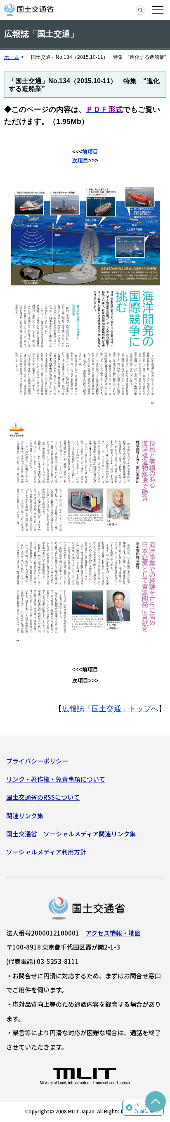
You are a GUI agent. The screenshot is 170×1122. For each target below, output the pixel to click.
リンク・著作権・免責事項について (55, 779)
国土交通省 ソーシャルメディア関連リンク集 (71, 833)
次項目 (80, 160)
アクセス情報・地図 (113, 933)
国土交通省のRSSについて (43, 797)
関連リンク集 (24, 815)
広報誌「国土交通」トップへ (110, 709)
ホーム (11, 57)
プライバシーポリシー (37, 761)
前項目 (90, 152)
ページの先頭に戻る (147, 1108)
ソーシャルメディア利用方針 (46, 851)
